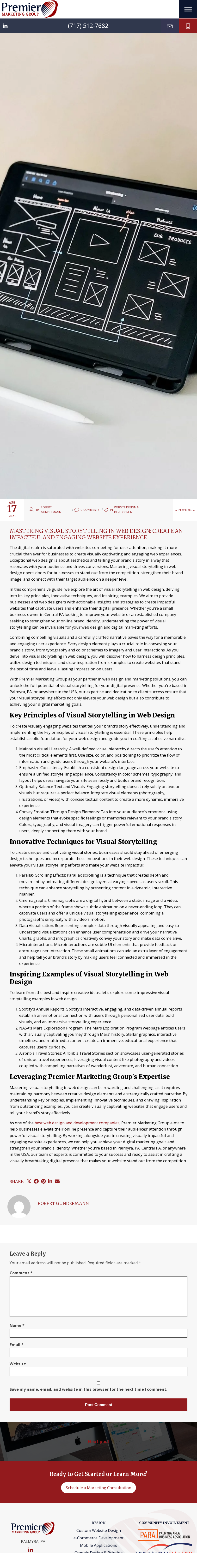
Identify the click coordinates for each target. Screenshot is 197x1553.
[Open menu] (188, 9)
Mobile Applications (98, 1545)
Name (17, 1325)
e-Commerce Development (98, 1538)
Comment (21, 1273)
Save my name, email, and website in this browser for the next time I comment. (88, 1389)
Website (18, 1363)
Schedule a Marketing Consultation (98, 1487)
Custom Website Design (98, 1530)
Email (17, 1344)
